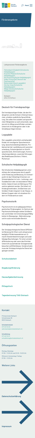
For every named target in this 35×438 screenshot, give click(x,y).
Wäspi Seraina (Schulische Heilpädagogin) (13, 90)
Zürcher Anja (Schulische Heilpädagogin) (13, 86)
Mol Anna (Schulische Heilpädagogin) (17, 77)
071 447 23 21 (6, 336)
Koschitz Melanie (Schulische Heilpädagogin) (14, 75)
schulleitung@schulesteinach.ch (12, 338)
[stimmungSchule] (22, 26)
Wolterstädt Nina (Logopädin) (14, 83)
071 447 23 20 (6, 327)
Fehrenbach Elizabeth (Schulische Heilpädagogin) (16, 71)
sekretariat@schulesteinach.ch (12, 329)
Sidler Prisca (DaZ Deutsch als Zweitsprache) (15, 80)
